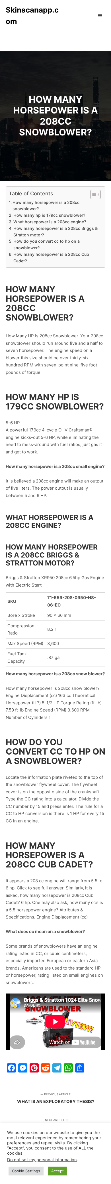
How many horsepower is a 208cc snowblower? (46, 205)
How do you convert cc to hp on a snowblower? (46, 244)
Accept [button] (57, 1171)
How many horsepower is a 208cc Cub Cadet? (51, 257)
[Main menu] (100, 15)
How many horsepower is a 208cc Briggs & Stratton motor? (55, 231)
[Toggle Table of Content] (92, 194)
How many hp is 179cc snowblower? (49, 215)
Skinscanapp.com (32, 15)
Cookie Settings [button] (26, 1171)
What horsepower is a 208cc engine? (49, 221)
